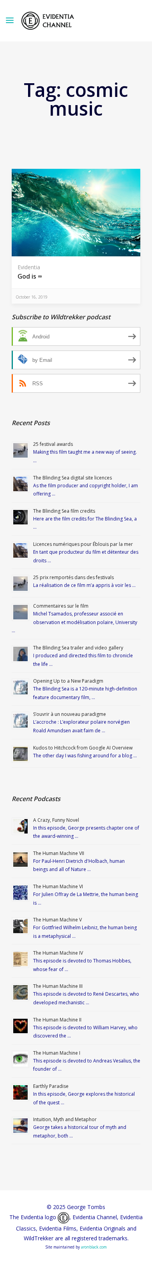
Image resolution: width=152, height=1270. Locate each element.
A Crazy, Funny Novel (56, 820)
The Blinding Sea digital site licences (72, 477)
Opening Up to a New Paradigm (68, 681)
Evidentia (29, 267)
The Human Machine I (56, 1053)
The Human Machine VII (58, 853)
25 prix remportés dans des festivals (73, 577)
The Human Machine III (58, 986)
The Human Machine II (57, 1019)
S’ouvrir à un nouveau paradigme (69, 714)
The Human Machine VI (58, 886)
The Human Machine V (57, 919)
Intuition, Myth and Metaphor (65, 1119)
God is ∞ (30, 276)
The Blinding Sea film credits (64, 511)
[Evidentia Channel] (47, 21)
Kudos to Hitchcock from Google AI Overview (83, 747)
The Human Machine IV (58, 953)
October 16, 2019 (32, 297)
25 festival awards (53, 444)
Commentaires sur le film (60, 606)
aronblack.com (94, 1247)
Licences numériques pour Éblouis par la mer (83, 544)
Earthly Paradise (51, 1086)
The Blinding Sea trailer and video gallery (78, 647)
